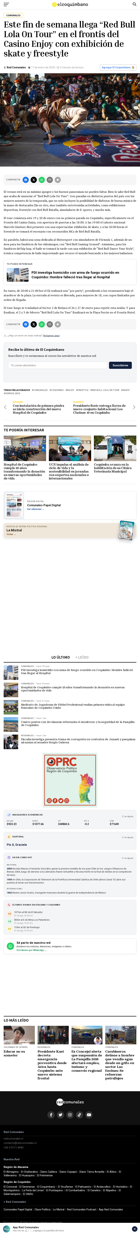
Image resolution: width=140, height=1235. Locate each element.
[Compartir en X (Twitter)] (34, 180)
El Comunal (10, 1186)
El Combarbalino (75, 1190)
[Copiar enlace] (58, 180)
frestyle (82, 390)
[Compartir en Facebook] (26, 180)
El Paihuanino (83, 1186)
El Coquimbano (46, 1186)
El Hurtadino (120, 1186)
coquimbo (57, 390)
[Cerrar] (134, 1229)
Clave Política (42, 1209)
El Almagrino (11, 1171)
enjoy (70, 390)
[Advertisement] (70, 567)
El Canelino (94, 1190)
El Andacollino (102, 1186)
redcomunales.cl (13, 1138)
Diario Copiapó (68, 1171)
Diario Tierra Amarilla (91, 1171)
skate (126, 390)
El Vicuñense (65, 1186)
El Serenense (27, 1186)
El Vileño (28, 1194)
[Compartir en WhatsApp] (42, 180)
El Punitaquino (54, 1190)
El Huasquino (27, 1175)
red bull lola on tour (105, 390)
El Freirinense (45, 1175)
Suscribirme (120, 365)
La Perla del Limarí (33, 1190)
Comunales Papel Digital (18, 1209)
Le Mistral (58, 1209)
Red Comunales (16, 67)
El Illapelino (109, 1190)
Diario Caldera (48, 1171)
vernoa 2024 (12, 393)
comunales (40, 390)
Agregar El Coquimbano (116, 67)
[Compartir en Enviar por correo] (50, 180)
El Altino (111, 1171)
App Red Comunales (111, 1209)
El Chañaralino (29, 1171)
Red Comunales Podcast (81, 1209)
